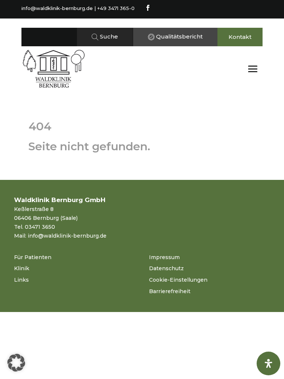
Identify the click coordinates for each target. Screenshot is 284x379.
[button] (16, 362)
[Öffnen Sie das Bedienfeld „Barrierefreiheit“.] (268, 363)
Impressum (164, 257)
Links (21, 279)
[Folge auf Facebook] (148, 8)
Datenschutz (166, 268)
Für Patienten (32, 257)
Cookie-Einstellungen (178, 279)
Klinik (21, 268)
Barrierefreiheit (169, 291)
